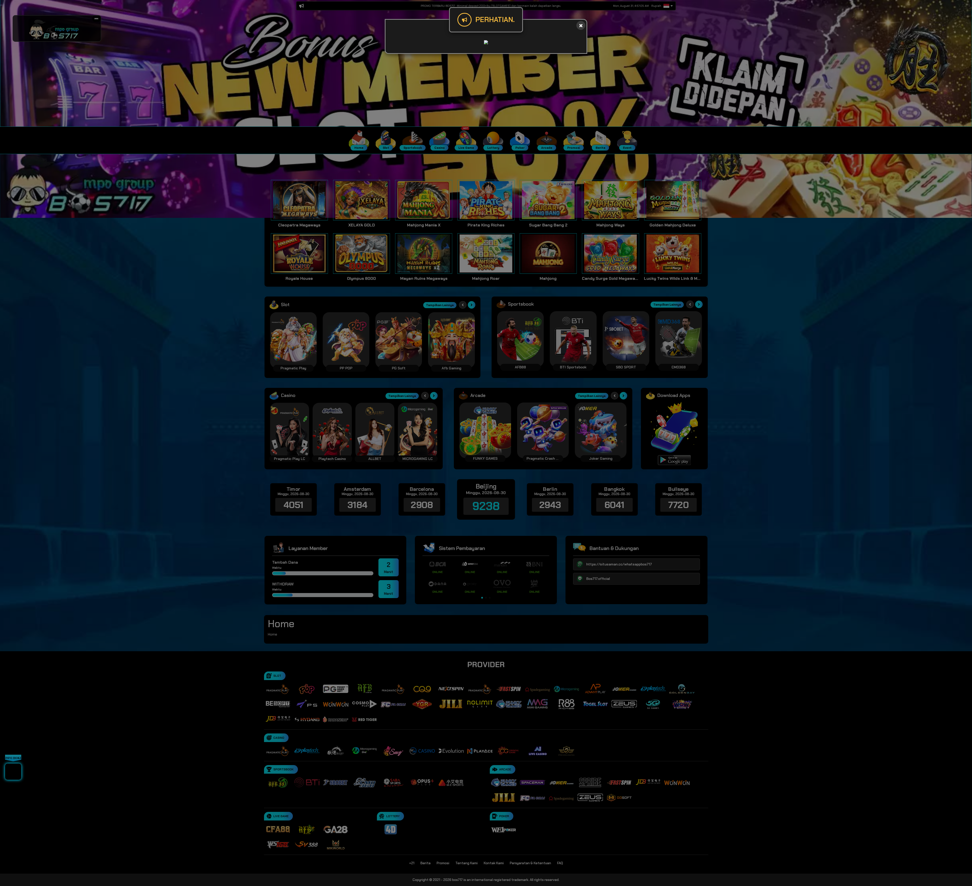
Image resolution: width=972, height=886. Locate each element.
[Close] (580, 25)
